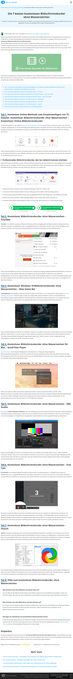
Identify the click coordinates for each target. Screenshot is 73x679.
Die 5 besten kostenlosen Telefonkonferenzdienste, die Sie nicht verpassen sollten (30, 666)
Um (37, 675)
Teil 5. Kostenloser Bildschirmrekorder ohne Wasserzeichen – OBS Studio (24, 99)
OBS (2, 411)
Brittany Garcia (32, 34)
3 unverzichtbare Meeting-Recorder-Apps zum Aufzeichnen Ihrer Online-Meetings (30, 663)
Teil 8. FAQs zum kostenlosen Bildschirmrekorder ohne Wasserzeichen (23, 106)
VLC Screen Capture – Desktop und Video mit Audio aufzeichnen (24, 660)
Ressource (8, 7)
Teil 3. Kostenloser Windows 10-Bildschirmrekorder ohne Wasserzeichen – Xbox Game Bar (29, 94)
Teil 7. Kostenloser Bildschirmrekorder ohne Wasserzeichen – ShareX (23, 104)
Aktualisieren (32, 675)
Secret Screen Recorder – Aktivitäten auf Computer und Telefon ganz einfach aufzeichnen (32, 656)
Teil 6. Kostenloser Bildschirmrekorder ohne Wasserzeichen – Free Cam (24, 101)
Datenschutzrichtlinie (44, 675)
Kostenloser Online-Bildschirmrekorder (31, 125)
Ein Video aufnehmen (17, 7)
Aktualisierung (24, 675)
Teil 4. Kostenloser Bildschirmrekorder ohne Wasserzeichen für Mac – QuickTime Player (28, 96)
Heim (2, 7)
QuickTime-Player (5, 352)
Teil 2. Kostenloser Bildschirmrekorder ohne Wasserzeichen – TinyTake (23, 92)
